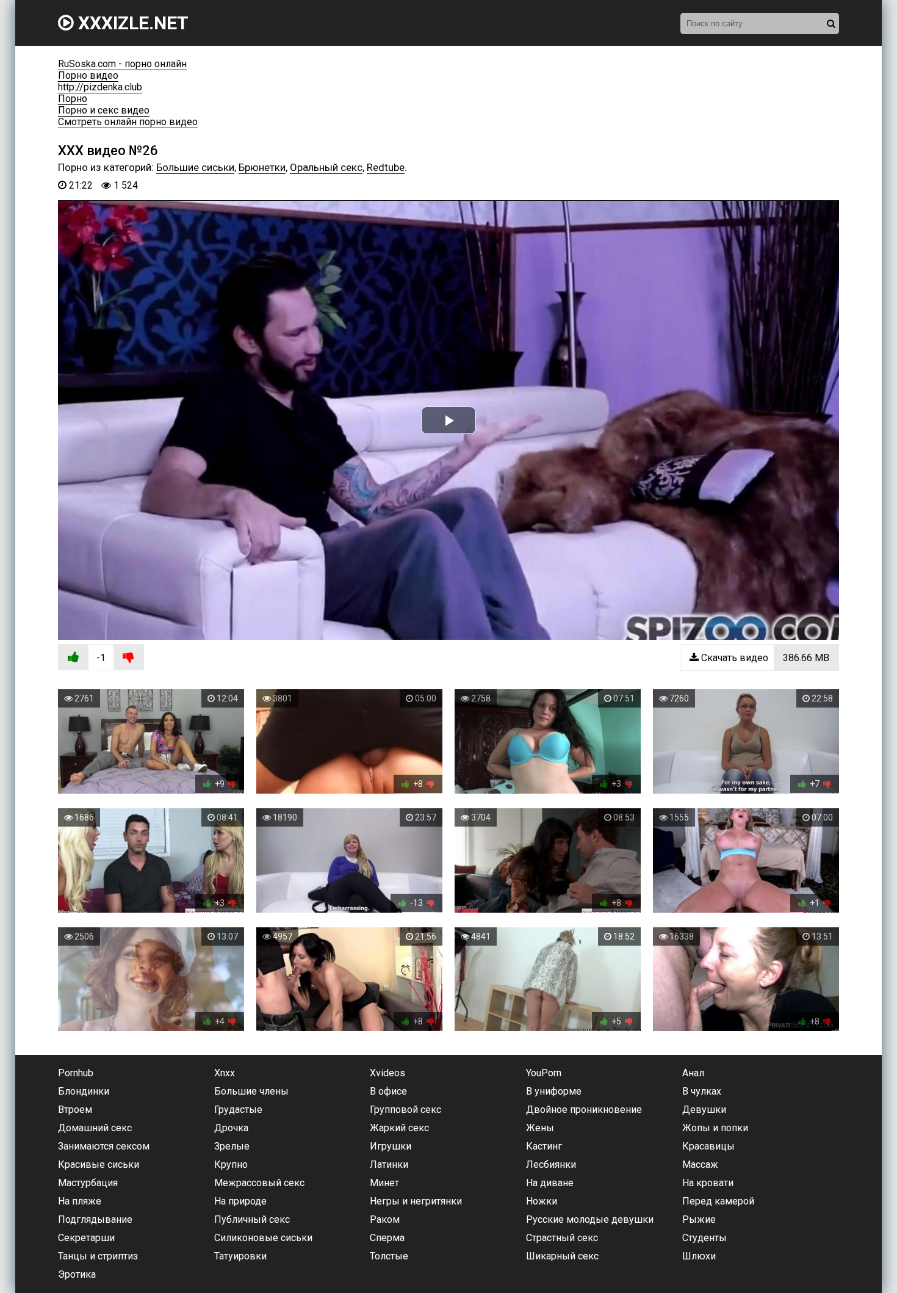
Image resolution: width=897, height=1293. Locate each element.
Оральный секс (326, 167)
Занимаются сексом (104, 1146)
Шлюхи (699, 1256)
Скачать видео (764, 658)
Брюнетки (262, 167)
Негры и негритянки (416, 1201)
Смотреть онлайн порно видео (128, 122)
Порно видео (88, 75)
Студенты (704, 1238)
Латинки (389, 1164)
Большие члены (251, 1091)
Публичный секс (252, 1219)
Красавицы (708, 1146)
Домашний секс (95, 1128)
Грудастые (238, 1109)
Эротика (77, 1274)
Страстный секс (562, 1238)
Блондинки (83, 1091)
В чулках (701, 1091)
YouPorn (543, 1073)
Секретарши (86, 1238)
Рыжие (699, 1219)
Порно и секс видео (104, 110)
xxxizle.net (131, 23)
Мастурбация (88, 1183)
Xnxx (224, 1073)
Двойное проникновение (584, 1109)
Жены (540, 1128)
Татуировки (240, 1256)
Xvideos (387, 1073)
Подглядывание (95, 1219)
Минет (384, 1183)
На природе (240, 1201)
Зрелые (232, 1146)
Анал (693, 1073)
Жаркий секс (399, 1128)
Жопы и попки (715, 1128)
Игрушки (390, 1146)
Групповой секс (405, 1109)
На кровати (707, 1183)
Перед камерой (718, 1201)
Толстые (389, 1256)
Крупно (231, 1164)
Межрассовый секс (259, 1183)
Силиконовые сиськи (263, 1238)
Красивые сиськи (98, 1164)
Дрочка (231, 1128)
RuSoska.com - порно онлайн (122, 64)
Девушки (704, 1109)
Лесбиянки (551, 1164)
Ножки (541, 1201)
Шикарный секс (562, 1256)
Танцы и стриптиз (98, 1256)
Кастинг (544, 1146)
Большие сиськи (195, 167)
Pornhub (75, 1073)
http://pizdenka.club (100, 87)
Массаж (700, 1164)
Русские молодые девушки (590, 1219)
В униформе (554, 1091)
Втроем (75, 1109)
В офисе (388, 1091)
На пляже (79, 1201)
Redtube (386, 167)
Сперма (387, 1238)
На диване (550, 1183)
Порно (72, 98)
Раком (385, 1219)
